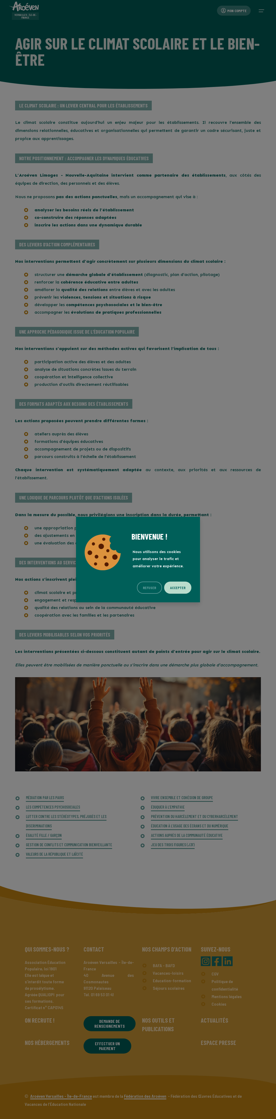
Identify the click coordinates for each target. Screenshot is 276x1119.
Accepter (177, 587)
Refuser (149, 587)
